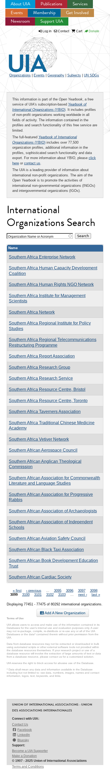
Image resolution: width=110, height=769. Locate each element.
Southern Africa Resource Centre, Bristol (47, 389)
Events (17, 12)
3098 (93, 591)
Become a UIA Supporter (30, 751)
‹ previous (33, 591)
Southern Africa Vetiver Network (39, 439)
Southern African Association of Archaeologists (53, 511)
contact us (32, 163)
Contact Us (20, 724)
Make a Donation (24, 756)
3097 (81, 591)
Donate (93, 31)
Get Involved (77, 12)
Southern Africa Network (32, 312)
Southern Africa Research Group (39, 367)
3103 (62, 595)
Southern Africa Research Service (41, 378)
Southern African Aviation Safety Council (47, 538)
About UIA (20, 4)
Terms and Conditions (28, 766)
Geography (56, 75)
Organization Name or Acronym (30, 236)
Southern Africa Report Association (42, 356)
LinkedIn (23, 735)
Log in (47, 31)
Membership (44, 12)
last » (96, 595)
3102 (50, 595)
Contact (63, 31)
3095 (57, 591)
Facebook (24, 730)
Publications (51, 4)
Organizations (20, 75)
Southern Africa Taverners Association (45, 411)
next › (82, 595)
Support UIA (51, 21)
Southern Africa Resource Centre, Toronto (48, 400)
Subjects (74, 75)
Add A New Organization (64, 613)
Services (80, 4)
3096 (69, 591)
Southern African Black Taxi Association (46, 549)
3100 (26, 595)
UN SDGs (91, 75)
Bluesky (23, 740)
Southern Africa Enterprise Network (42, 257)
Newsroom (20, 21)
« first (17, 591)
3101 (38, 595)
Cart (78, 31)
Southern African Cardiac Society (40, 577)
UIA (27, 51)
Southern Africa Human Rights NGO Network (51, 284)
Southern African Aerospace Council (43, 450)
